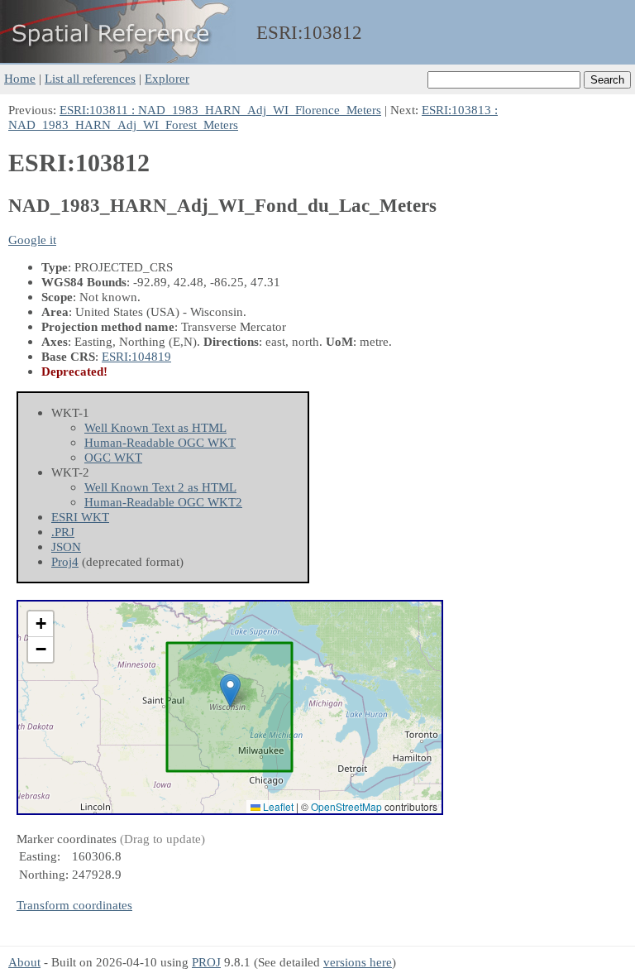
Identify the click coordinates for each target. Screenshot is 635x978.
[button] (230, 690)
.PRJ (62, 532)
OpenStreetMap (346, 806)
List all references (90, 78)
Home (20, 78)
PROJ (206, 962)
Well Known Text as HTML (155, 427)
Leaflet (277, 806)
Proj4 (65, 561)
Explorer (167, 78)
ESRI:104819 (136, 356)
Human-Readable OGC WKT (160, 442)
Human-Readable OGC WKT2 (163, 502)
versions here (357, 962)
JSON (66, 546)
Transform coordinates (74, 905)
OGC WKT (113, 457)
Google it (32, 240)
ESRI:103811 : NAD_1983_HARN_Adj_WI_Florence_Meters (220, 110)
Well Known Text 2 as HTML (160, 487)
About (24, 962)
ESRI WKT (80, 517)
